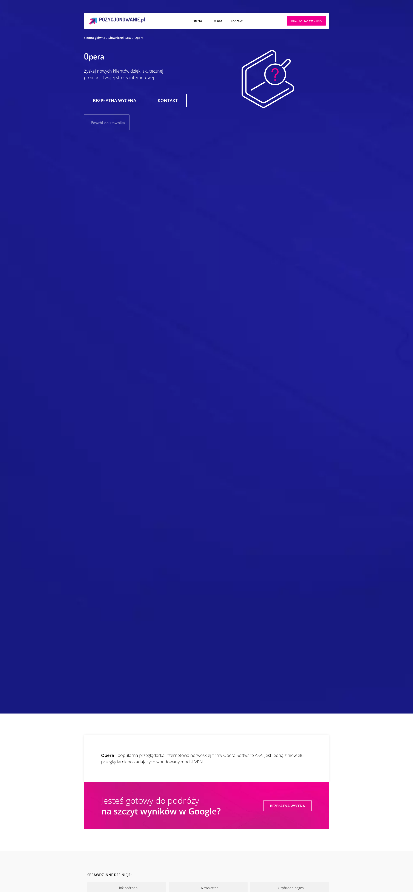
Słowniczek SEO (119, 38)
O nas (218, 21)
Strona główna (94, 38)
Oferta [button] (197, 21)
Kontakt (237, 21)
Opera (138, 38)
